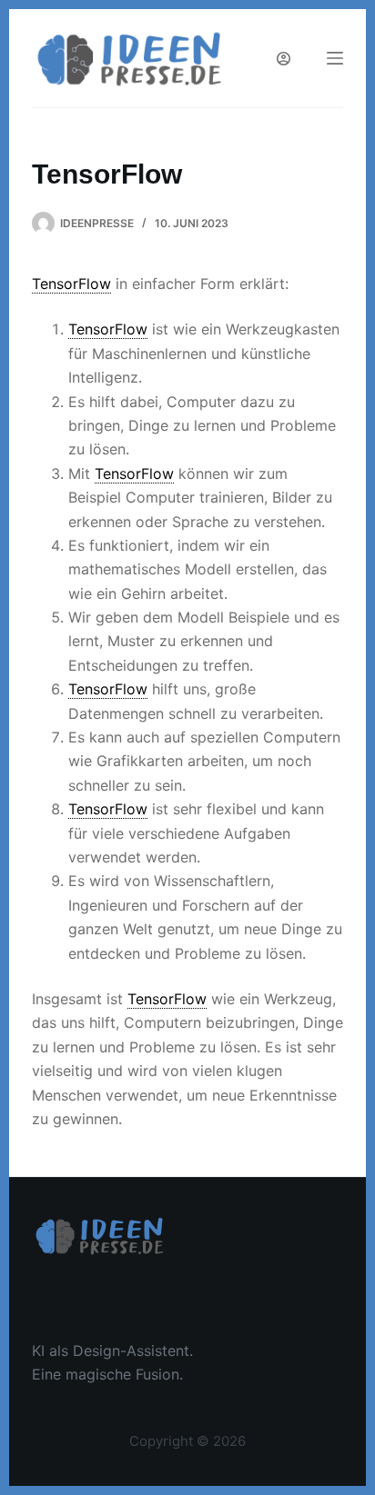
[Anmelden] (283, 58)
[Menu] (335, 58)
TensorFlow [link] (71, 283)
